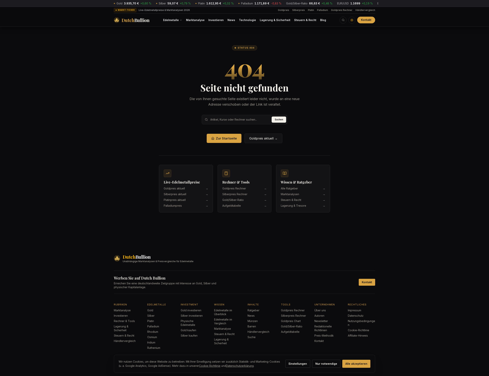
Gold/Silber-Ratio (291, 326)
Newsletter (321, 321)
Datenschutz (356, 315)
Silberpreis (298, 10)
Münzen (253, 321)
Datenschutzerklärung (240, 365)
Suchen (279, 119)
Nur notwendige (326, 363)
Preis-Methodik (324, 335)
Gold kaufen (188, 330)
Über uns (320, 310)
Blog (323, 20)
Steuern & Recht (305, 20)
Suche (252, 337)
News (231, 20)
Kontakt (366, 19)
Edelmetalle (171, 20)
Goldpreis (283, 10)
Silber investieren (192, 315)
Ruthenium (153, 347)
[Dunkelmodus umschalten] (351, 20)
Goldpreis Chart (291, 321)
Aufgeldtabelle (290, 331)
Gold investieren (191, 310)
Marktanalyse (195, 20)
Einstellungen (298, 363)
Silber (151, 315)
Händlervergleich (365, 10)
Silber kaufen (189, 335)
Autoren (319, 315)
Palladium (322, 10)
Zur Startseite (226, 138)
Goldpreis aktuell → (263, 138)
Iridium (151, 342)
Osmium (152, 337)
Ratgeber (253, 310)
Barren (252, 326)
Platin (311, 10)
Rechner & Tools (124, 321)
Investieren (216, 20)
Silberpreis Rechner (293, 315)
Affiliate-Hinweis (358, 335)
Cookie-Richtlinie (358, 330)
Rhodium (152, 331)
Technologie (247, 20)
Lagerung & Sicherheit (275, 20)
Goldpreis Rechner (341, 10)
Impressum (354, 310)
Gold (150, 310)
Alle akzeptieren (356, 363)
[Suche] (343, 20)
